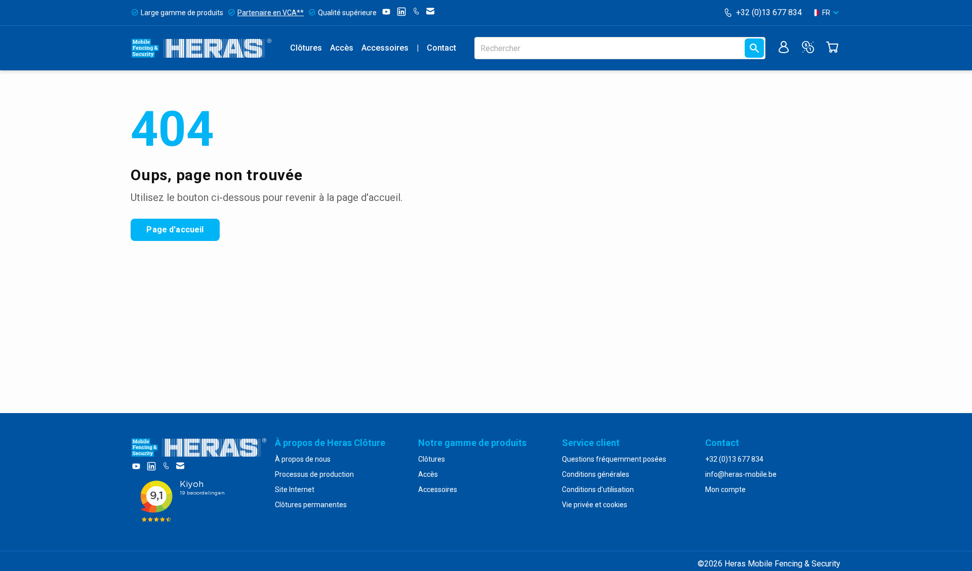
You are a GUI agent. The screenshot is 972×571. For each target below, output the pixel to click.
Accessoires (385, 48)
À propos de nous (303, 459)
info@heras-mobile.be (741, 474)
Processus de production (314, 474)
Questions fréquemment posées (614, 459)
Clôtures (306, 48)
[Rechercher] (754, 48)
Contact (441, 48)
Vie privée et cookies (594, 505)
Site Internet (294, 489)
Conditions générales (595, 474)
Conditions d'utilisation (598, 489)
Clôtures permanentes (311, 505)
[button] (825, 12)
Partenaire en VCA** (270, 13)
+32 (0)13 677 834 (769, 12)
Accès (341, 48)
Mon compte (725, 489)
